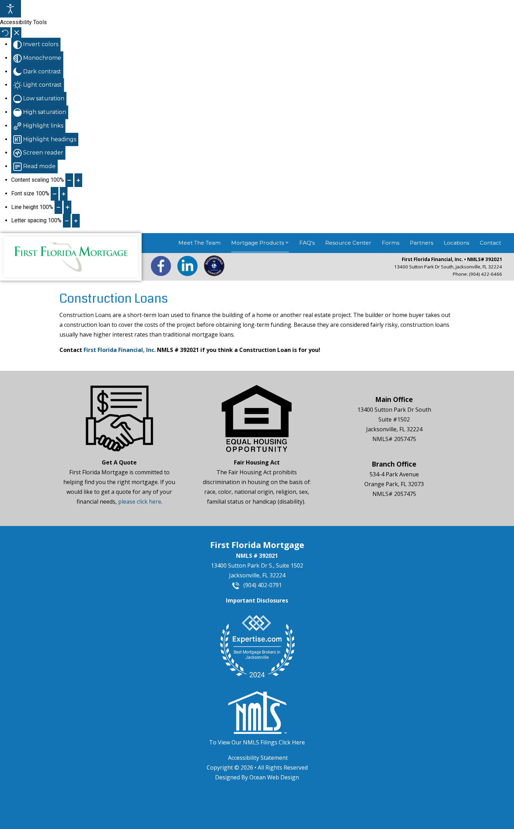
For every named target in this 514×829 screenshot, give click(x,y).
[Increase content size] (78, 180)
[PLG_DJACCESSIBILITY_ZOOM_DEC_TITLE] (69, 180)
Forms (390, 242)
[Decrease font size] (54, 194)
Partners (421, 242)
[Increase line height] (67, 207)
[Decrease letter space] (67, 221)
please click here (139, 501)
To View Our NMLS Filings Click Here (257, 742)
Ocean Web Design (274, 777)
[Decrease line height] (58, 207)
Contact (490, 242)
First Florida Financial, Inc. (120, 350)
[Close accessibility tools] (16, 32)
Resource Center (348, 242)
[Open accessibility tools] (10, 8)
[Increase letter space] (76, 221)
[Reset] (5, 32)
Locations (456, 242)
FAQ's (307, 242)
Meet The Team (199, 242)
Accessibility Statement (258, 758)
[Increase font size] (63, 194)
